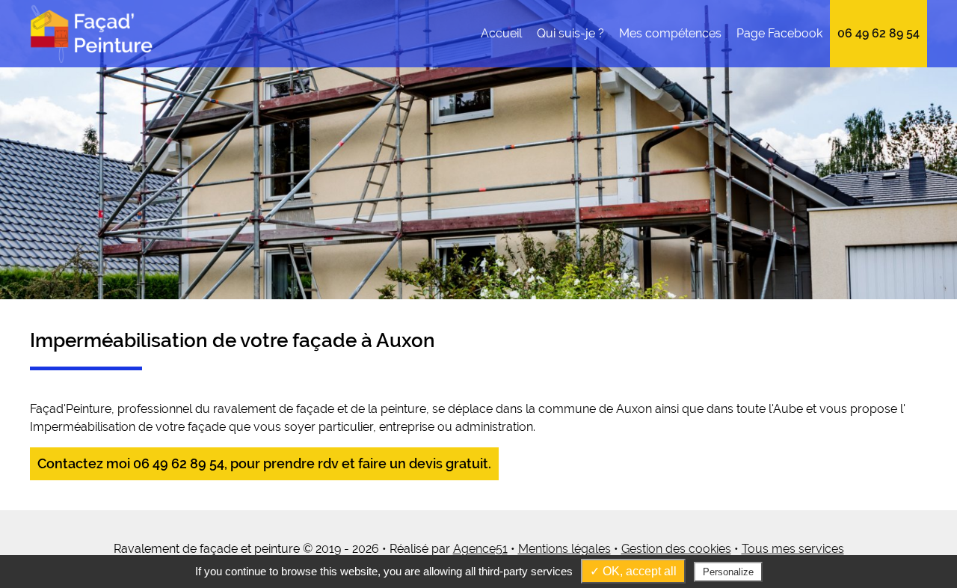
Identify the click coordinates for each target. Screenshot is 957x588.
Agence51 (480, 549)
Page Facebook (779, 33)
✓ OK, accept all (633, 571)
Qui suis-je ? (570, 33)
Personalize (728, 572)
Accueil (501, 33)
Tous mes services (793, 549)
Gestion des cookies (676, 549)
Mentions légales (564, 549)
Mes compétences (670, 33)
